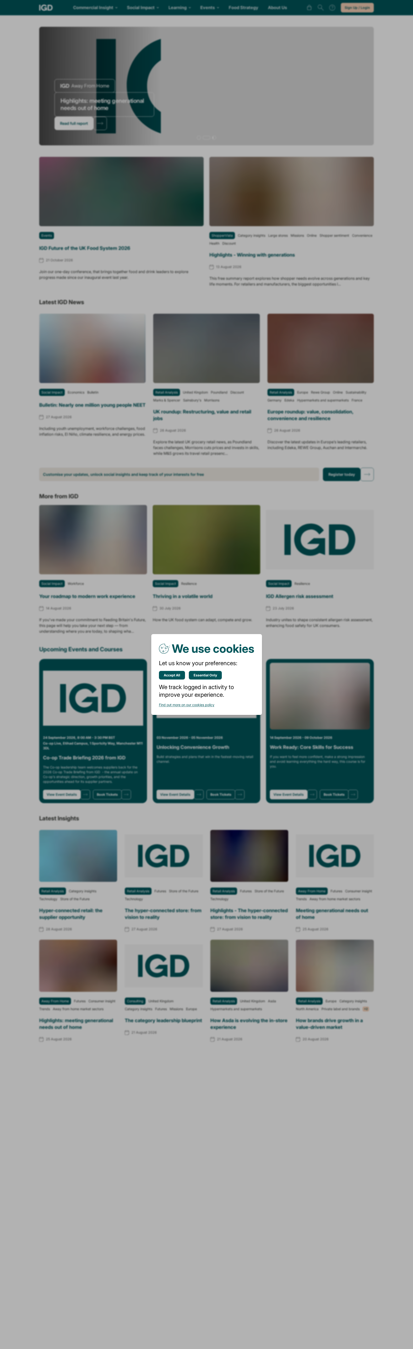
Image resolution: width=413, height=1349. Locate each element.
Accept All (172, 675)
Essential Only (205, 675)
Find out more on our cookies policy (186, 705)
